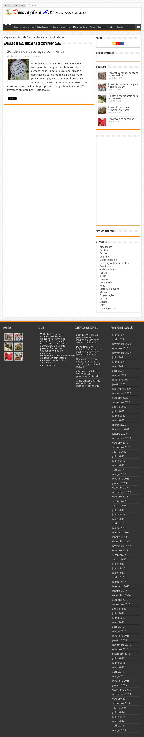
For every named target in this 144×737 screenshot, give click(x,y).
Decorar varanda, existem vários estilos (123, 74)
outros (103, 298)
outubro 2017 (120, 550)
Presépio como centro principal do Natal (121, 108)
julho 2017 (118, 563)
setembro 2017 (121, 554)
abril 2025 (118, 339)
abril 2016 (118, 626)
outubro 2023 (120, 348)
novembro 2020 (121, 393)
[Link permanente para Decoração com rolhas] (102, 122)
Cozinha (101, 27)
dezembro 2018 (121, 487)
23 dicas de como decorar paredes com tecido (89, 374)
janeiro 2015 (119, 685)
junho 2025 (118, 334)
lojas (102, 285)
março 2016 (119, 631)
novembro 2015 (121, 644)
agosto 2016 (119, 608)
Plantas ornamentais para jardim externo (123, 97)
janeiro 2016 (119, 640)
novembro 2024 (121, 343)
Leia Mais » (43, 89)
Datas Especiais (43, 27)
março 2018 (119, 528)
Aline (79, 380)
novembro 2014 (121, 694)
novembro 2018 (121, 492)
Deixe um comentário (31, 56)
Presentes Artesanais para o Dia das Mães (123, 85)
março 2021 (119, 375)
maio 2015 (118, 667)
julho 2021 (118, 357)
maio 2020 (118, 420)
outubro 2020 (120, 397)
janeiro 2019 (119, 483)
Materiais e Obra (80, 27)
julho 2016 (118, 613)
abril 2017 (118, 577)
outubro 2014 (120, 698)
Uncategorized (108, 308)
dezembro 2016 (121, 595)
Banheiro (105, 250)
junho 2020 (118, 415)
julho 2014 (118, 712)
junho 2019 (118, 460)
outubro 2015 (120, 649)
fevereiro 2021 (121, 379)
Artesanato (65, 27)
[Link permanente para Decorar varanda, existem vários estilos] (102, 76)
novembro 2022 (121, 352)
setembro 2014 (121, 703)
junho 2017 (118, 568)
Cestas (103, 253)
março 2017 (119, 581)
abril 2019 (118, 469)
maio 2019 (118, 465)
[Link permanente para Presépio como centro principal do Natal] (102, 110)
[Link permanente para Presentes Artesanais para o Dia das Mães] (102, 87)
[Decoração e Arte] (45, 14)
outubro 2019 (120, 442)
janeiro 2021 (119, 384)
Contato (33, 5)
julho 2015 (118, 658)
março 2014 (119, 730)
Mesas (103, 292)
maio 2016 (118, 622)
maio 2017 (118, 572)
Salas (102, 305)
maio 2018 (118, 519)
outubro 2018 (120, 496)
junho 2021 (118, 361)
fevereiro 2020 (121, 429)
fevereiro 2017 (121, 586)
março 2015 (119, 676)
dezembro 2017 (121, 541)
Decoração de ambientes (24, 27)
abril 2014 (118, 725)
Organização (107, 295)
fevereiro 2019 (121, 478)
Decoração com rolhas (121, 118)
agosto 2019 (119, 451)
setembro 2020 (121, 402)
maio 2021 (118, 366)
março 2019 (119, 474)
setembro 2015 (121, 653)
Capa (7, 37)
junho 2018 (118, 514)
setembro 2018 (121, 501)
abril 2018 (118, 523)
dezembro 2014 (121, 689)
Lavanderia (106, 282)
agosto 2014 (119, 707)
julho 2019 (118, 456)
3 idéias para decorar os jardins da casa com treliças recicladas (87, 338)
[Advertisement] (116, 15)
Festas (92, 27)
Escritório (105, 266)
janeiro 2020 (119, 433)
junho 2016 (118, 617)
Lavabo (110, 27)
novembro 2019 (121, 438)
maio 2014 (118, 721)
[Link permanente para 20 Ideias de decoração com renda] (18, 69)
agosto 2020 (119, 406)
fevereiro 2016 (121, 635)
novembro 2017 (121, 545)
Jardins (103, 275)
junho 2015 (118, 662)
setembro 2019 (121, 447)
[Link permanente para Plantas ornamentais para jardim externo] (102, 99)
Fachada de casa (109, 269)
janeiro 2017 (119, 590)
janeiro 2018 (119, 536)
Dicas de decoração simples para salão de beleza (88, 364)
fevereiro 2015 (121, 680)
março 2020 (119, 424)
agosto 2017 (119, 559)
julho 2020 (118, 411)
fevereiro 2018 (121, 532)
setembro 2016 (121, 604)
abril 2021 (118, 370)
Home (8, 27)
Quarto (55, 27)
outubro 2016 (120, 599)
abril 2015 (118, 671)
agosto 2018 (119, 505)
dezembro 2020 (121, 388)
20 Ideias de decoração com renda (36, 51)
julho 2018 (118, 510)
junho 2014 (118, 716)
